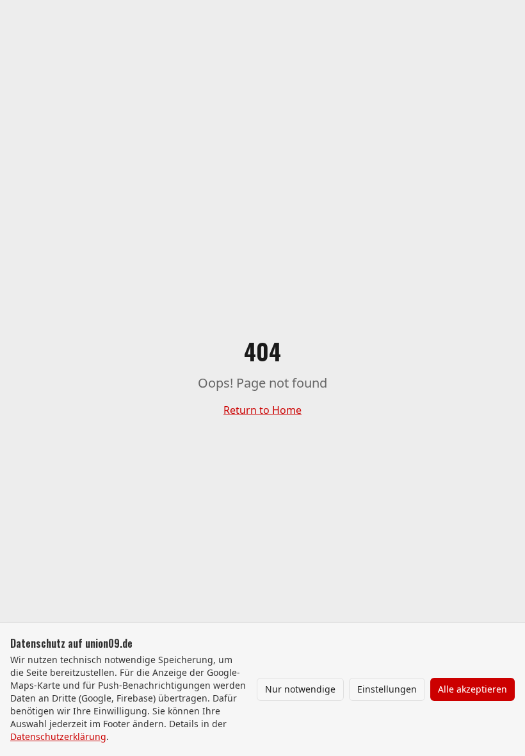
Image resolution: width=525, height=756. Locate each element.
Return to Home (262, 410)
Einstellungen (387, 689)
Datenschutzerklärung (58, 736)
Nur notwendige (300, 689)
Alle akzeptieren (472, 689)
